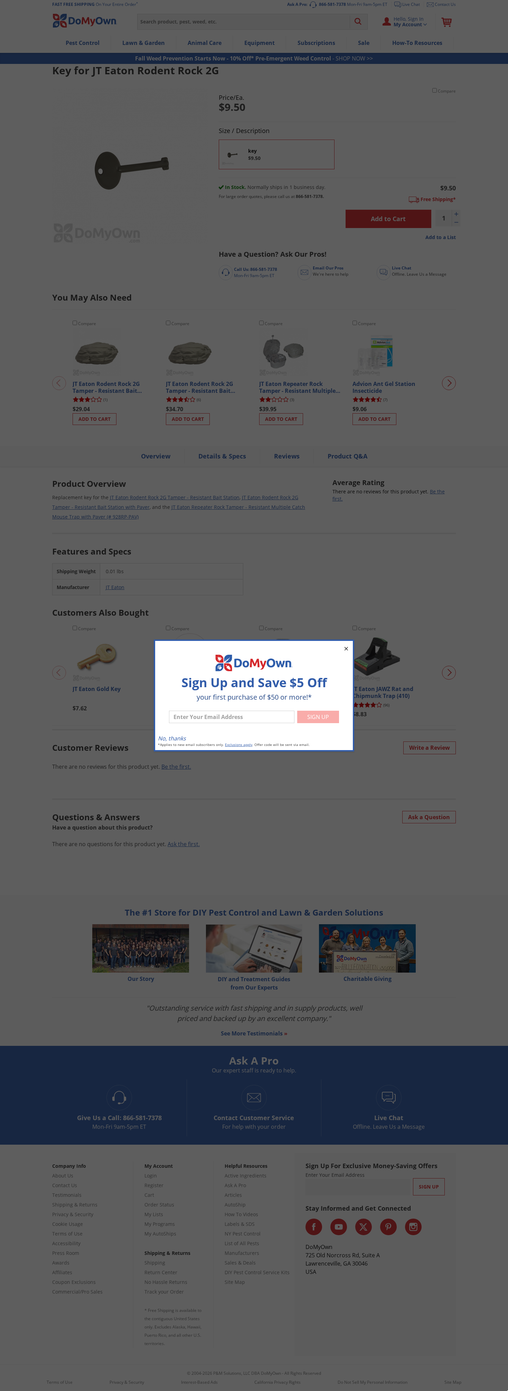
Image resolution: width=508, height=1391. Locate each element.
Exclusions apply (238, 744)
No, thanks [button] (172, 738)
